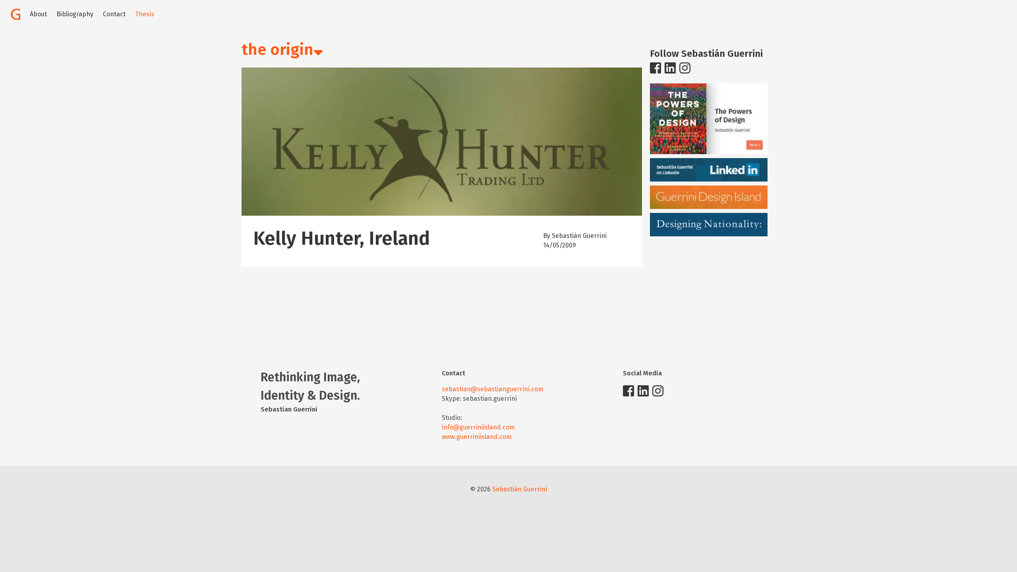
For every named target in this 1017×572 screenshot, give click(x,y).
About (38, 14)
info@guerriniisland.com (478, 427)
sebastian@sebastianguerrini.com (492, 389)
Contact (114, 14)
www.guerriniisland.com (477, 437)
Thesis (144, 14)
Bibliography (74, 14)
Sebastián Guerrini (519, 489)
